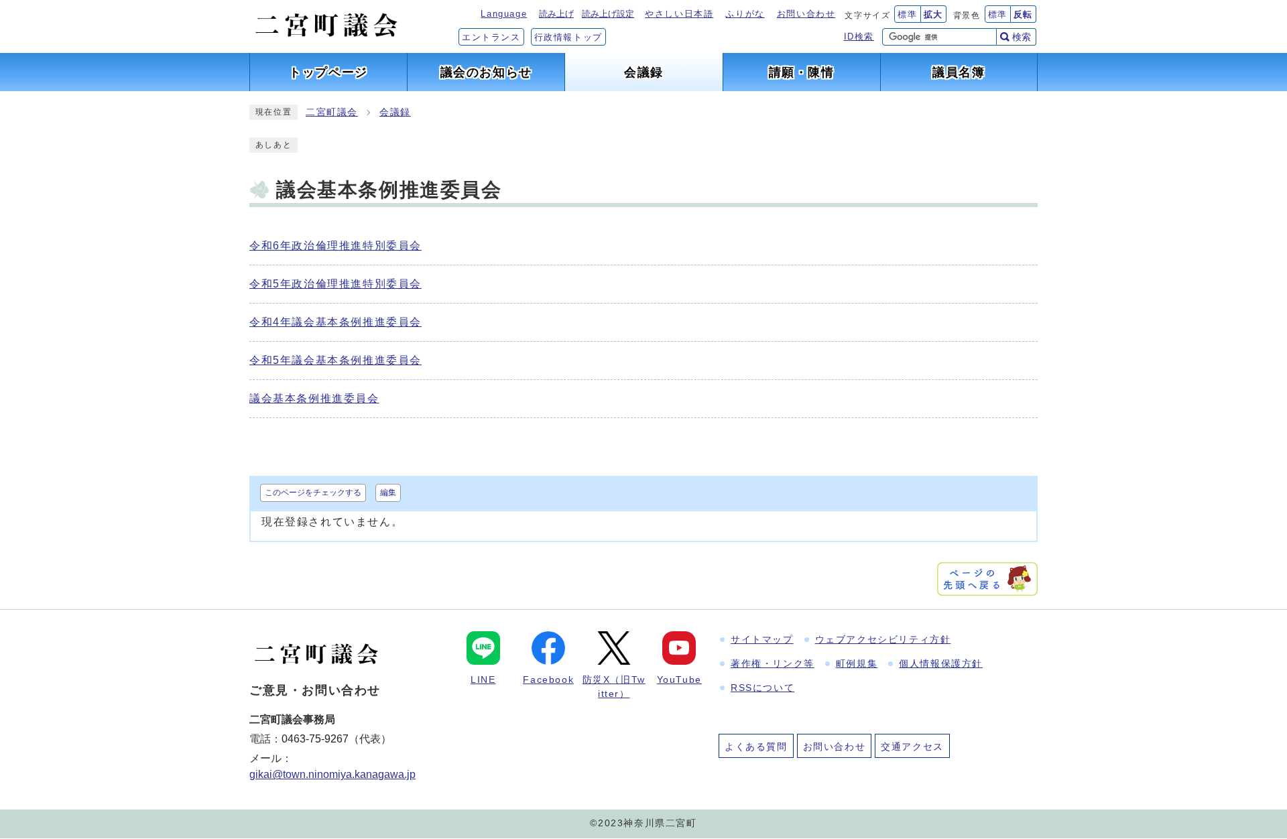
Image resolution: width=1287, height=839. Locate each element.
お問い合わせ (806, 14)
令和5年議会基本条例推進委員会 (335, 360)
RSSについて (762, 687)
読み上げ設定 (608, 14)
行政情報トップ (568, 37)
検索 (1021, 36)
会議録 (395, 112)
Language (504, 14)
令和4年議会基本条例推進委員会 (335, 322)
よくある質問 (756, 746)
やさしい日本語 (679, 14)
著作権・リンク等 (772, 663)
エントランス (491, 37)
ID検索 (859, 36)
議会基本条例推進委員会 (314, 398)
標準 (907, 14)
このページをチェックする (313, 492)
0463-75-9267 (315, 739)
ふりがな (744, 14)
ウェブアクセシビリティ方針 (883, 639)
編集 (388, 492)
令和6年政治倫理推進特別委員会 (335, 245)
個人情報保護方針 (941, 663)
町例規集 (856, 663)
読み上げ (556, 14)
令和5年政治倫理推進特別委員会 (335, 283)
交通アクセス (912, 746)
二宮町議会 (332, 112)
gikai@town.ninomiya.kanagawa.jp (332, 774)
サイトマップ (762, 639)
